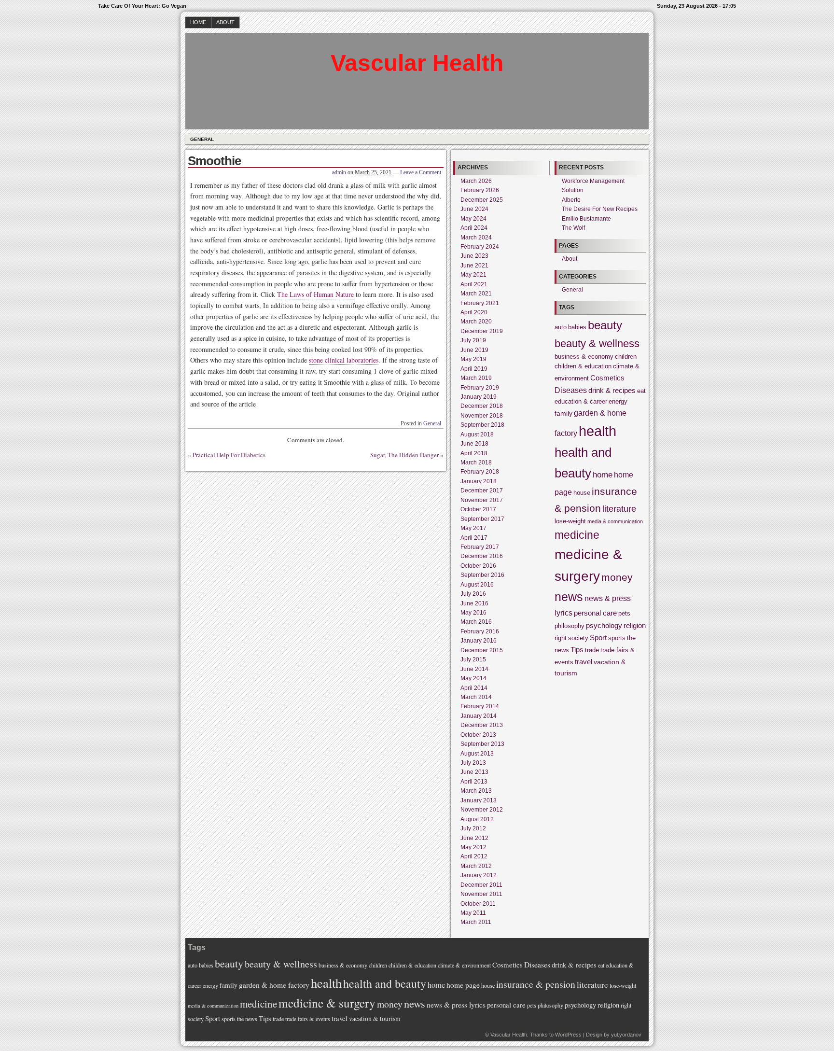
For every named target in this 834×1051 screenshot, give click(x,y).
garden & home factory (274, 985)
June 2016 (474, 603)
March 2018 (476, 462)
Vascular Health (417, 63)
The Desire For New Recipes (600, 209)
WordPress (568, 1034)
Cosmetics (607, 378)
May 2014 (473, 678)
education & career (581, 401)
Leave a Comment (420, 172)
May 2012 (473, 847)
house (581, 493)
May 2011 (473, 913)
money (617, 577)
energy (618, 401)
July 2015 (473, 659)
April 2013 (473, 781)
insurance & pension (535, 984)
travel (583, 662)
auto (561, 327)
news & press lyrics (456, 1004)
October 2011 (478, 903)
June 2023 (474, 255)
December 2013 (481, 725)
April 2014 (473, 688)
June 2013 (474, 772)
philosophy (569, 626)
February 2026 (479, 190)
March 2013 (476, 790)
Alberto (571, 199)
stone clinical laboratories (343, 359)
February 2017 (479, 547)
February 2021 (479, 303)
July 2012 (473, 828)
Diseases (571, 390)
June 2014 (474, 669)
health (597, 431)
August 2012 (477, 819)
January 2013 (478, 800)
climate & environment (464, 965)
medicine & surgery (326, 1003)
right (561, 638)
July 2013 (473, 762)
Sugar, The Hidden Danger (404, 454)
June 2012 (474, 838)
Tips (577, 649)
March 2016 (476, 621)
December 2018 (481, 406)
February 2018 (479, 471)
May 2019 (473, 359)
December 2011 (481, 885)
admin (339, 172)
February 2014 (479, 706)
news (569, 596)
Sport (598, 637)
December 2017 (481, 490)
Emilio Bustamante (586, 218)
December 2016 (481, 556)
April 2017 (473, 537)
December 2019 (481, 331)
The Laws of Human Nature (315, 294)
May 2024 (473, 218)
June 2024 (474, 209)
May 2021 (473, 274)
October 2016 (478, 565)
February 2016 (479, 631)
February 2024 (479, 246)
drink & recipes (612, 390)
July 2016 (473, 593)
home (602, 474)
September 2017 (482, 519)
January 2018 (478, 481)
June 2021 (474, 265)
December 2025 (481, 199)
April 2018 (473, 453)
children (626, 356)
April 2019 (473, 368)
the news (247, 1019)
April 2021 (473, 284)
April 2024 (473, 227)
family (563, 413)
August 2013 (477, 753)
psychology (604, 625)
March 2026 (476, 181)
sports (617, 638)
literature (619, 509)
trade (592, 650)
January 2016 (478, 640)
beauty (605, 325)
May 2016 (473, 612)
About (225, 22)
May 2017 (473, 528)
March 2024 (476, 237)
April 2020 (473, 312)
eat (641, 391)
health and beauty (384, 983)
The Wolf (573, 227)
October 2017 (478, 509)
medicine (577, 535)
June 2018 (474, 443)
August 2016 (477, 584)
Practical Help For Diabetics (229, 454)
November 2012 (481, 809)
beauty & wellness (597, 343)
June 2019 (474, 350)
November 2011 (481, 894)
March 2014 (476, 697)
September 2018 (482, 424)
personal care (595, 613)
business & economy (584, 356)
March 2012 (476, 866)
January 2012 (478, 875)
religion (635, 625)
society (578, 638)
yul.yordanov (626, 1034)
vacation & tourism (375, 1018)
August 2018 (477, 434)
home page (463, 985)
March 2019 (476, 378)
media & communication (615, 521)
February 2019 (479, 387)
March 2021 (476, 293)
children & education (583, 366)
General (202, 139)
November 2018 (481, 415)
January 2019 (478, 396)
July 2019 (473, 340)
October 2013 (478, 734)
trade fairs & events (307, 1019)
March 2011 (475, 922)
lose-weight (570, 521)
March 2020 (476, 321)
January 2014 (478, 716)
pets (624, 613)
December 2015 (481, 650)
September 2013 (482, 744)
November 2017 (481, 500)
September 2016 (482, 575)
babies (577, 327)
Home (198, 22)
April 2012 (473, 856)
